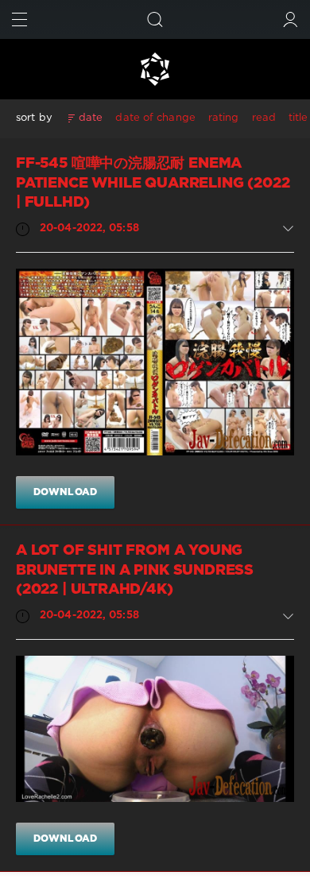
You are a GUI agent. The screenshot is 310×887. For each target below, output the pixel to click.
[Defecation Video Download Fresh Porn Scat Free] (155, 69)
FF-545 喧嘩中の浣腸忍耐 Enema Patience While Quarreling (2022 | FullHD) (152, 183)
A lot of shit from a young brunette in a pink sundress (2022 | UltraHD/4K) (135, 570)
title (298, 118)
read (264, 118)
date (91, 118)
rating (223, 118)
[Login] (290, 19)
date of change (155, 118)
